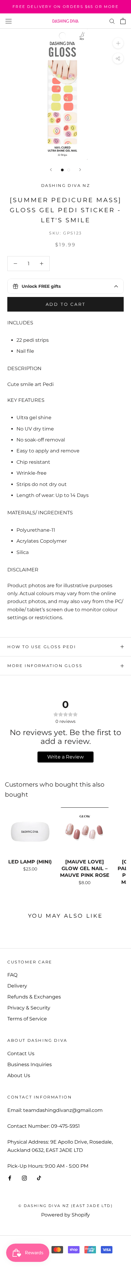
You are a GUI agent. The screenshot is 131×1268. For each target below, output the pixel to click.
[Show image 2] (68, 170)
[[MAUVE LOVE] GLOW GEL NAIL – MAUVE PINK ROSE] (84, 831)
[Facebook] (9, 1178)
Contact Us (20, 1053)
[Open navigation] (8, 21)
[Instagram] (24, 1178)
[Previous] (51, 169)
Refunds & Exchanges (34, 997)
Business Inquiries (29, 1064)
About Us (18, 1075)
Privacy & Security (28, 1008)
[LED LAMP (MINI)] (30, 831)
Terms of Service (27, 1019)
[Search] (112, 20)
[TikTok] (39, 1178)
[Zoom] (118, 43)
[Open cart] (123, 21)
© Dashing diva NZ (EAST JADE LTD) (65, 1205)
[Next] (80, 169)
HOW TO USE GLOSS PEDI (41, 646)
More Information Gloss (44, 665)
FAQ (12, 975)
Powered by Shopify (65, 1215)
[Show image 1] (62, 170)
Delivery (17, 986)
